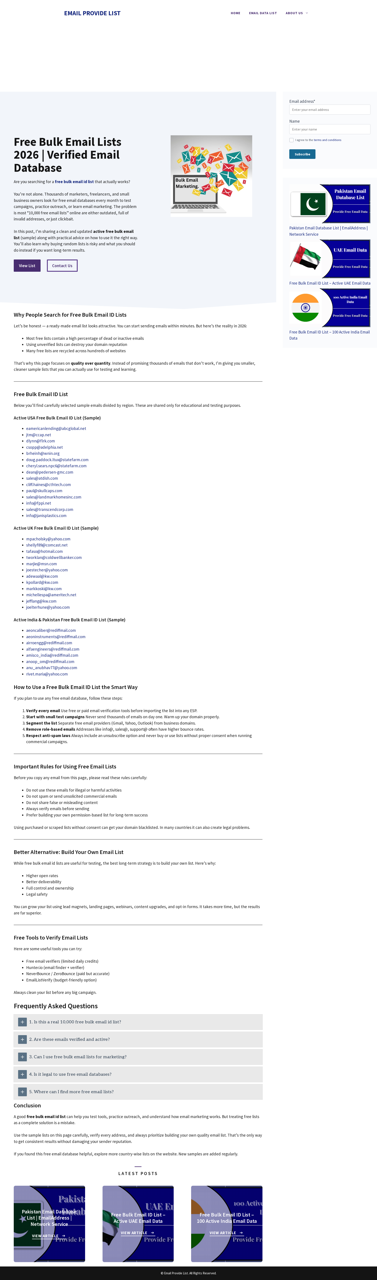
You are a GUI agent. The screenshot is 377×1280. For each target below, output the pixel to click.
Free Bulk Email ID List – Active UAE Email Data (329, 283)
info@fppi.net (38, 503)
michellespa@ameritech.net (51, 594)
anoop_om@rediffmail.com (50, 661)
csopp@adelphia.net (44, 447)
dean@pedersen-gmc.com (49, 472)
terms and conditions (327, 140)
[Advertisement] (188, 58)
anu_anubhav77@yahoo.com (51, 667)
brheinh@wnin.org (43, 453)
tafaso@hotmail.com (44, 551)
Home (235, 13)
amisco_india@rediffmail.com (52, 655)
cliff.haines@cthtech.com (48, 484)
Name (294, 121)
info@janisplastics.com (46, 515)
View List (27, 265)
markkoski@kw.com (44, 588)
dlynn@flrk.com (40, 440)
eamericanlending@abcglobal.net (56, 428)
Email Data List (263, 13)
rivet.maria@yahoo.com (47, 674)
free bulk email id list (74, 181)
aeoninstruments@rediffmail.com (56, 636)
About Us (294, 13)
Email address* (302, 101)
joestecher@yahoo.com (47, 569)
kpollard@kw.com (42, 582)
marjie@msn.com (41, 563)
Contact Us (62, 265)
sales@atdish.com (42, 478)
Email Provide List (92, 13)
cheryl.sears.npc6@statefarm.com (56, 465)
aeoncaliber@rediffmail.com (51, 630)
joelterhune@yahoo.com (48, 607)
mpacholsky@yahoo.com (48, 538)
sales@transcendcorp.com (49, 509)
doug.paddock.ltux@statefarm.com (57, 459)
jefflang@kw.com (41, 601)
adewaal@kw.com (42, 576)
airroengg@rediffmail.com (49, 642)
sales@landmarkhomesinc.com (53, 497)
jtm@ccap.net (38, 434)
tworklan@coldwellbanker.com (54, 557)
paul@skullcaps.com (44, 490)
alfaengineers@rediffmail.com (52, 649)
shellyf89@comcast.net (47, 545)
